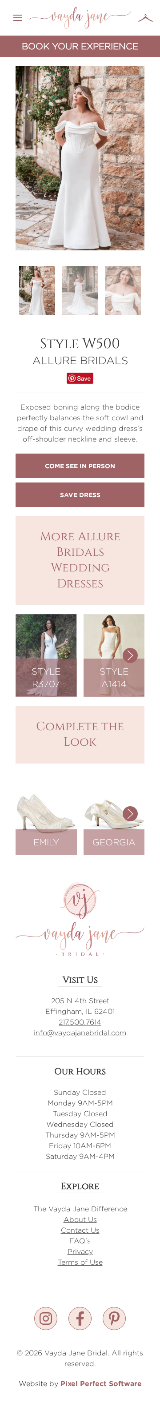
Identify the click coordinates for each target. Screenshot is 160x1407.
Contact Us (80, 1230)
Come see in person (80, 465)
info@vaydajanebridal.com (80, 1033)
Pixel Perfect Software (101, 1383)
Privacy (80, 1251)
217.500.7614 (80, 1022)
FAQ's (80, 1241)
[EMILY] (46, 813)
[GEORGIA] (114, 813)
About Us (80, 1219)
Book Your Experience (80, 46)
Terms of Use (80, 1262)
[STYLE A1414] (114, 655)
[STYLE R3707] (46, 655)
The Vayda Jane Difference (80, 1209)
